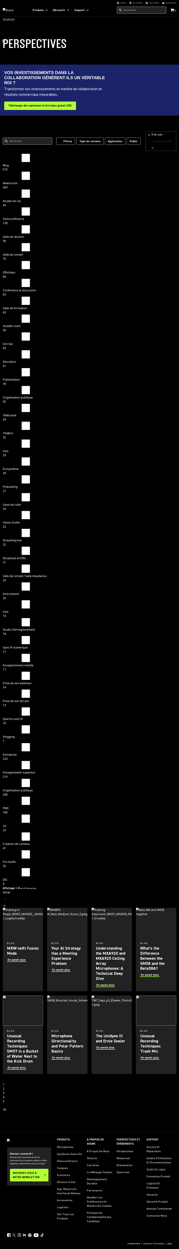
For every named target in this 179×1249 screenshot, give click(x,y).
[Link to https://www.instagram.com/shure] (19, 1235)
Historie (92, 1158)
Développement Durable (97, 1181)
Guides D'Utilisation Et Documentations (158, 1160)
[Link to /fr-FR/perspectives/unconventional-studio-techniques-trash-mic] (156, 1034)
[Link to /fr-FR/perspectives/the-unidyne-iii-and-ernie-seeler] (112, 1034)
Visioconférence (67, 1161)
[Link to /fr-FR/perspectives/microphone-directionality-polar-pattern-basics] (67, 1034)
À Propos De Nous (98, 1151)
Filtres (67, 141)
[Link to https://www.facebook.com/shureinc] (8, 1235)
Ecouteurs (63, 1175)
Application (115, 141)
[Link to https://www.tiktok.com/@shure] (42, 1235)
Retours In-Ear (66, 1182)
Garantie (152, 1194)
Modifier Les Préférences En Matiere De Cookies (99, 1202)
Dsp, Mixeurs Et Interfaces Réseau (68, 1191)
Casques (62, 1168)
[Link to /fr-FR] (14, 10)
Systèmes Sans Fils (69, 1154)
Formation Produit (158, 1176)
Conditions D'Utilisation (153, 1244)
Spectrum (123, 1172)
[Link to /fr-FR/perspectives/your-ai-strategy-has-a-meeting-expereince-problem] (67, 949)
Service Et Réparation (153, 1149)
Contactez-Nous (156, 1215)
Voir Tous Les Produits (65, 1216)
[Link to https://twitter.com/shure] (14, 1235)
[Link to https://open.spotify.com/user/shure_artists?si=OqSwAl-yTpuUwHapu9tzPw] (30, 1235)
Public (134, 141)
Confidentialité (133, 1244)
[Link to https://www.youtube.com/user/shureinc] (36, 1235)
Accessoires (64, 1200)
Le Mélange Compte (99, 1172)
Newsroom (123, 1158)
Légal (169, 1244)
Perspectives (125, 1151)
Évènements (125, 1165)
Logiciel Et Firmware (153, 1185)
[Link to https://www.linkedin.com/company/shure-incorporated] (24, 1235)
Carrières (93, 1165)
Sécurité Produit (157, 1201)
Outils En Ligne (156, 1169)
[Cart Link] (172, 10)
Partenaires (94, 1190)
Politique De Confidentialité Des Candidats (99, 1217)
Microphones (65, 1147)
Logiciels (62, 1207)
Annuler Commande (159, 1208)
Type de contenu (90, 141)
